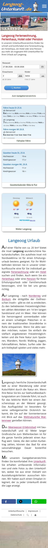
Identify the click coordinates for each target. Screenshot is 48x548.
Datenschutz (16, 515)
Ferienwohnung (20, 271)
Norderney (35, 295)
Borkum (6, 299)
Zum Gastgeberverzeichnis (24, 96)
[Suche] (27, 515)
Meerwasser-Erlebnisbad (22, 427)
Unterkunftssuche (16, 511)
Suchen (17, 88)
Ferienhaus (8, 278)
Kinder (27, 72)
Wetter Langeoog (23, 229)
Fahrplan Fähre (23, 140)
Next (44, 21)
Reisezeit (6, 63)
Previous (4, 21)
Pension (31, 278)
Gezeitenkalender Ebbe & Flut (23, 185)
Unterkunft (39, 461)
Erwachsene (7, 72)
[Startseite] (35, 515)
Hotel (43, 271)
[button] (9, 501)
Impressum (33, 511)
